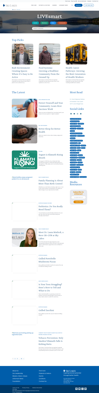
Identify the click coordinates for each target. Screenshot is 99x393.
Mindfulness (81, 157)
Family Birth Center (75, 145)
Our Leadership (17, 373)
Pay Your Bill (74, 1)
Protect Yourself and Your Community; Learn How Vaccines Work (51, 106)
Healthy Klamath (47, 332)
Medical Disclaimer (37, 387)
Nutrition (41, 203)
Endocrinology (73, 143)
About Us (15, 370)
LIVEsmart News (17, 378)
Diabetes (72, 138)
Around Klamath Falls (75, 119)
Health (35, 23)
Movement (73, 160)
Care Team (73, 128)
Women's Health (45, 177)
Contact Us (95, 1)
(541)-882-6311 (67, 383)
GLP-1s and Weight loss (76, 104)
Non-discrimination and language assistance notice (25, 390)
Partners (41, 334)
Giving (78, 148)
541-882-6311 (89, 5)
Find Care (67, 1)
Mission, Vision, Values (19, 376)
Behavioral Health (74, 121)
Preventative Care (46, 99)
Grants (83, 148)
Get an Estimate (82, 1)
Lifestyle (60, 332)
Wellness (44, 23)
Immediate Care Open (76, 101)
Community (62, 23)
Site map (14, 389)
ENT (79, 143)
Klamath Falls (55, 332)
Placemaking (80, 165)
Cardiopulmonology (75, 126)
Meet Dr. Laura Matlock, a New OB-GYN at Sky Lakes (51, 235)
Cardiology (81, 123)
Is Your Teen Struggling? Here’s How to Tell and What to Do (50, 287)
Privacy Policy (25, 387)
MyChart (78, 5)
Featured (40, 151)
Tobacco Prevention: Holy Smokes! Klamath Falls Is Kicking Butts (51, 341)
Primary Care (73, 169)
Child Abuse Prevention (76, 133)
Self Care (41, 125)
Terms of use (15, 387)
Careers (89, 1)
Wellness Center (74, 174)
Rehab (79, 169)
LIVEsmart (49, 16)
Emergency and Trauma (76, 140)
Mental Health (45, 281)
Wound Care (83, 177)
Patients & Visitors (45, 373)
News (53, 23)
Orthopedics (73, 162)
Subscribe (78, 202)
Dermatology (81, 136)
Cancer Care (73, 123)
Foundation (73, 148)
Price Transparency (17, 392)
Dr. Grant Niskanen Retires (77, 99)
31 (21, 359)
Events (41, 376)
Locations (42, 378)
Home (14, 9)
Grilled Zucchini (46, 310)
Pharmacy (72, 165)
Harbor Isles (73, 150)
